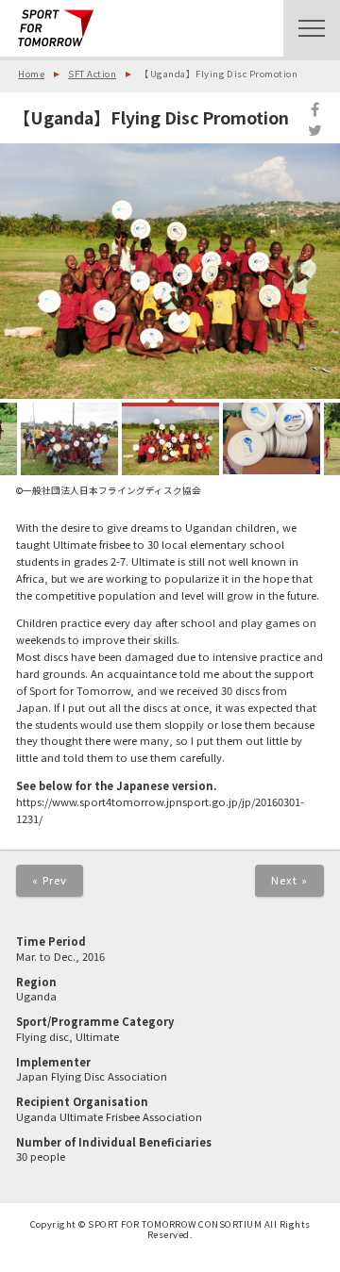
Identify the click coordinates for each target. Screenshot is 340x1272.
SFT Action (92, 73)
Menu (311, 28)
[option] (170, 270)
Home (31, 73)
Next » (290, 879)
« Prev (50, 879)
